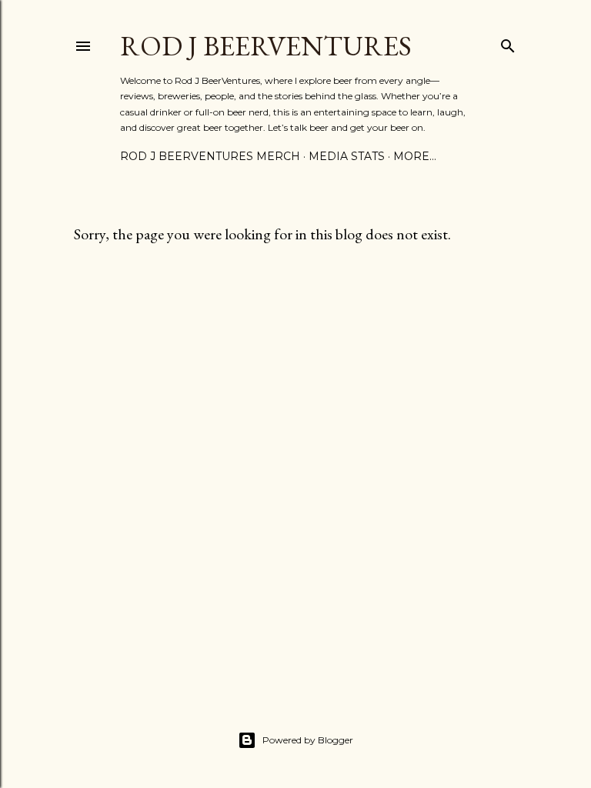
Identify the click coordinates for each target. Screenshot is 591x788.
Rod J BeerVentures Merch (210, 156)
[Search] (508, 43)
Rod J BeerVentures (266, 46)
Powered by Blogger (307, 740)
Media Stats (347, 156)
